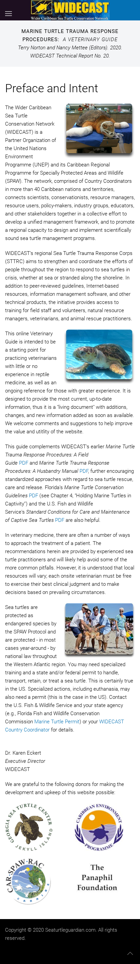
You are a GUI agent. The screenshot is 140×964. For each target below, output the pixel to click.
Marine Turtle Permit (57, 722)
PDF (23, 463)
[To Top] (130, 953)
